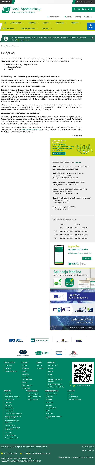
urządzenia (49, 402)
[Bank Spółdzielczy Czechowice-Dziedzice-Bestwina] (21, 12)
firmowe (50, 368)
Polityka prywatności (22, 40)
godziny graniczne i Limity (56, 387)
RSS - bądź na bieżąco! (86, 2)
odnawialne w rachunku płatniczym (12, 421)
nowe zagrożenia (51, 408)
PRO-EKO (8, 432)
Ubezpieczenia (8, 28)
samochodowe (9, 411)
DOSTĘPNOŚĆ (27, 385)
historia (24, 365)
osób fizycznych (53, 365)
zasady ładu (26, 377)
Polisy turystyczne (33, 394)
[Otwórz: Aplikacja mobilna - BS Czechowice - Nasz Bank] (72, 288)
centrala (71, 394)
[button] (91, 26)
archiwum (8, 368)
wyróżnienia (26, 388)
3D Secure (49, 413)
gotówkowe (8, 394)
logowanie (49, 399)
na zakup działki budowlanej (13, 413)
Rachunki (60, 23)
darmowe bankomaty (75, 399)
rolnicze (50, 371)
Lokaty (46, 23)
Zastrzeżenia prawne (78, 457)
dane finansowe (27, 379)
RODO (24, 382)
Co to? (78, 162)
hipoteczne (8, 405)
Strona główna (5, 46)
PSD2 (48, 411)
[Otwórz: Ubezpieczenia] (72, 156)
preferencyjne (9, 408)
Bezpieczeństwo (28, 28)
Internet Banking (81, 9)
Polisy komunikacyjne (34, 396)
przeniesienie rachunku (55, 384)
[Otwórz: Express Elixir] (72, 303)
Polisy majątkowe (33, 399)
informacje (25, 368)
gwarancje (25, 374)
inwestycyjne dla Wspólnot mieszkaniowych (13, 417)
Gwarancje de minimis (11, 438)
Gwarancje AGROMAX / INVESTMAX (12, 428)
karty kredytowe (10, 425)
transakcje (49, 405)
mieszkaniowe (9, 399)
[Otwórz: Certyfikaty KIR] (72, 329)
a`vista (50, 374)
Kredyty (74, 23)
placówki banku (73, 396)
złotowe (39, 365)
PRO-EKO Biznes (10, 435)
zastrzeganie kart (51, 394)
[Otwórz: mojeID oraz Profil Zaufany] (72, 315)
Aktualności (15, 23)
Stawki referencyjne (11, 371)
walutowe (40, 368)
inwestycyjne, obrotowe (12, 396)
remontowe (8, 402)
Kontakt (88, 17)
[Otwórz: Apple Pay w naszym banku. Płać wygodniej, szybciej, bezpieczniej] (72, 267)
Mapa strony (90, 457)
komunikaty (8, 365)
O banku (32, 23)
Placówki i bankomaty (73, 17)
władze (24, 371)
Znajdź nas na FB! (55, 17)
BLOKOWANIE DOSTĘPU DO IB (54, 417)
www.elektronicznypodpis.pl (31, 129)
